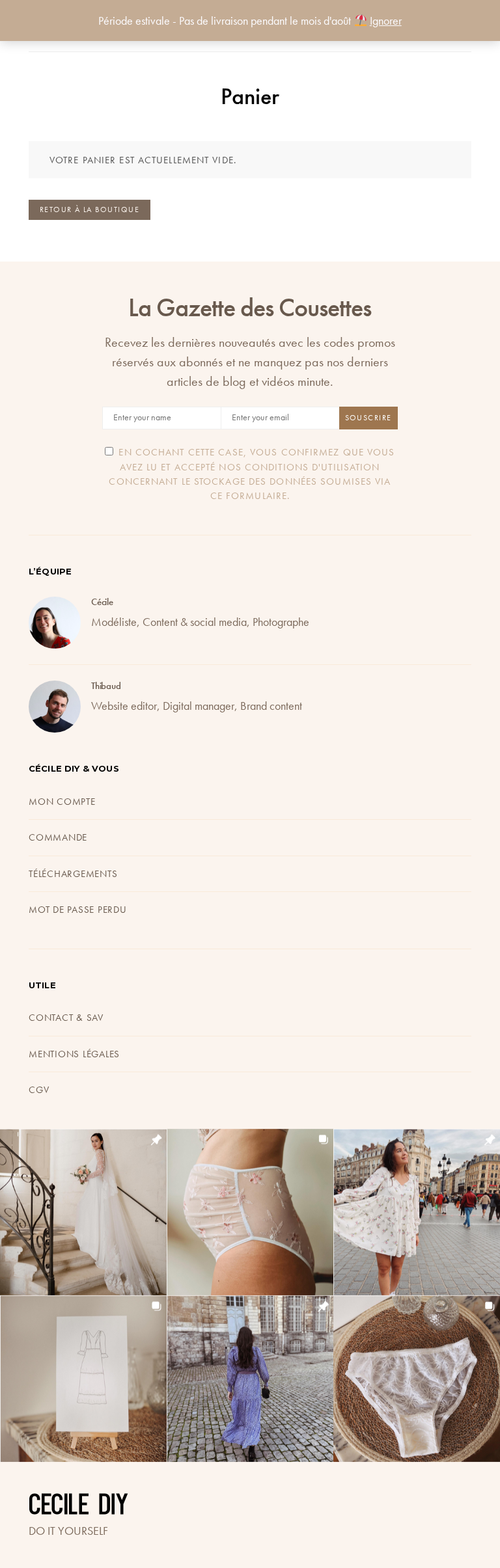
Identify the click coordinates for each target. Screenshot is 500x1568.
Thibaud (106, 685)
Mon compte (62, 801)
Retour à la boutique (89, 209)
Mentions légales (74, 1054)
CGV (39, 1089)
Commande (58, 837)
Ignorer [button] (386, 20)
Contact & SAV (66, 1017)
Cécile (102, 601)
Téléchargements (73, 873)
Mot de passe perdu (78, 909)
